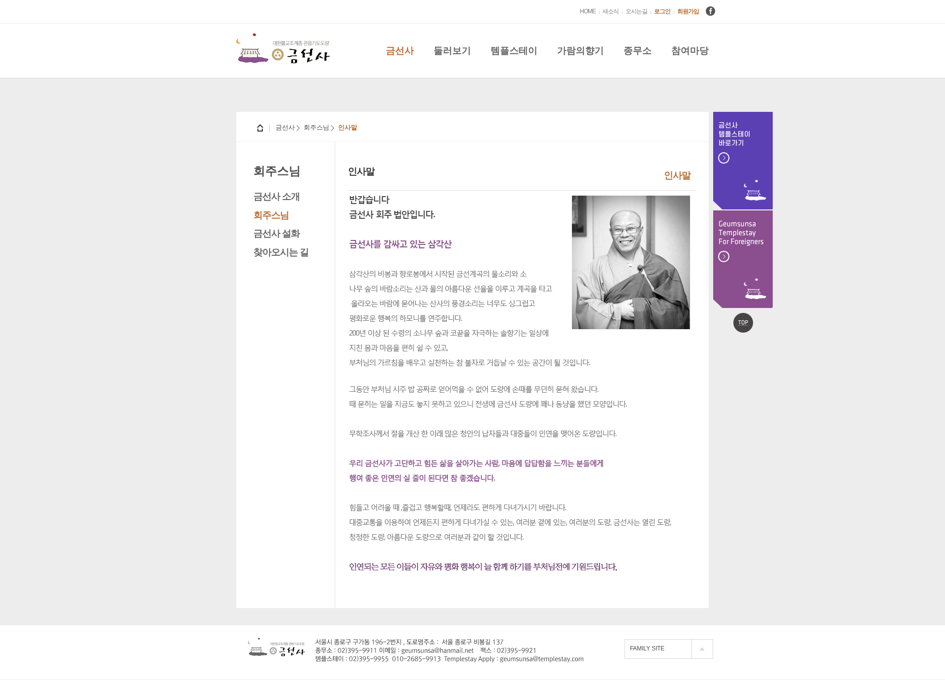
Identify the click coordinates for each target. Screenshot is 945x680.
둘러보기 (452, 50)
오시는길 (636, 11)
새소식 (610, 11)
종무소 (638, 50)
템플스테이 (514, 50)
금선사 (400, 50)
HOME (588, 11)
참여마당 (690, 50)
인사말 (677, 175)
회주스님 (271, 215)
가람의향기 (580, 50)
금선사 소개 (276, 196)
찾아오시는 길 (281, 252)
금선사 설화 (276, 233)
